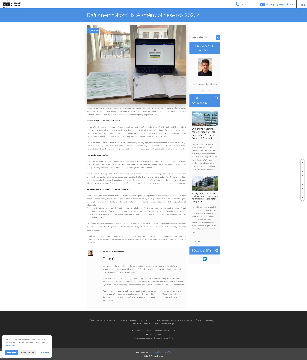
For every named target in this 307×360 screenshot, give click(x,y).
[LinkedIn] (303, 5)
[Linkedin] (205, 260)
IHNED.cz (200, 241)
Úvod (289, 163)
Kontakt (290, 197)
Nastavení (45, 352)
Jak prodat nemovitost (290, 167)
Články (290, 184)
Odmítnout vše (27, 352)
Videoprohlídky (293, 176)
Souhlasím (11, 352)
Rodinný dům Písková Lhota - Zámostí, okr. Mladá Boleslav (276, 180)
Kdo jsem (290, 193)
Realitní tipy (291, 189)
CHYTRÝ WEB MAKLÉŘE (162, 352)
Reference (291, 171)
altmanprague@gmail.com (159, 330)
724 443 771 (138, 330)
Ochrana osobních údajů (164, 323)
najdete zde (9, 345)
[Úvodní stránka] (13, 4)
